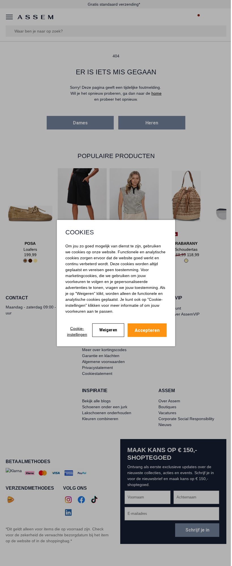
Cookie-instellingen (77, 331)
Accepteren (147, 330)
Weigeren (108, 330)
